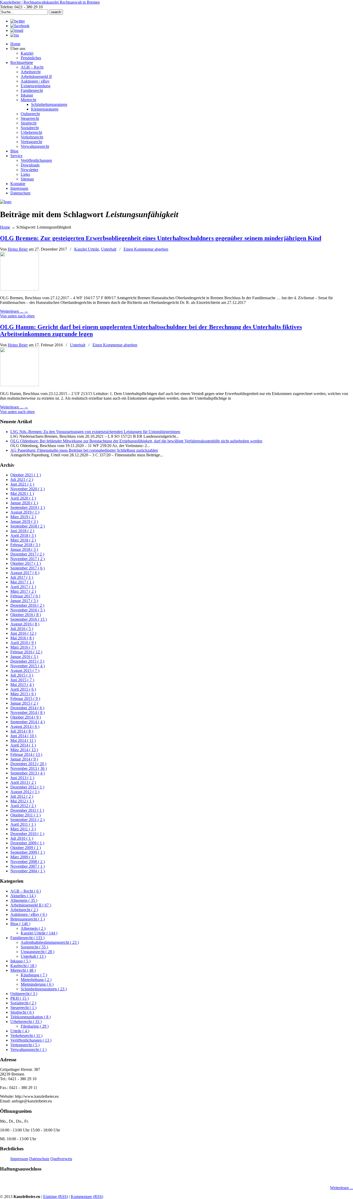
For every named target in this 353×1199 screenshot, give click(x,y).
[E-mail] (16, 30)
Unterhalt (108, 249)
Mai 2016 (22, 638)
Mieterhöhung (36, 979)
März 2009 (23, 857)
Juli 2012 (21, 796)
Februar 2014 (26, 754)
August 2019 (24, 512)
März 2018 (23, 540)
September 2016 (28, 619)
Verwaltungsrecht (28, 1049)
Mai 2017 (22, 582)
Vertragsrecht (25, 1045)
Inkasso (20, 961)
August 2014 (24, 726)
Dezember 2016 (27, 605)
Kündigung (34, 975)
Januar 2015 (24, 703)
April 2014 (23, 745)
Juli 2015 (21, 675)
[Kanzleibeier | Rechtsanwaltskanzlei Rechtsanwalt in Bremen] (5, 202)
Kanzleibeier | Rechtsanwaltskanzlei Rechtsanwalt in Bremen (50, 2)
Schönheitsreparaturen (44, 989)
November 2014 (27, 712)
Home (5, 227)
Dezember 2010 (27, 833)
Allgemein (23, 900)
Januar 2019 (24, 521)
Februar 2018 (25, 545)
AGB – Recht (25, 891)
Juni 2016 (23, 633)
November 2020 (27, 489)
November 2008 (27, 861)
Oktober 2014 (25, 717)
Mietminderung (37, 984)
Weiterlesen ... (341, 1188)
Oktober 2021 (25, 475)
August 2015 (24, 670)
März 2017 (23, 591)
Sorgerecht (34, 947)
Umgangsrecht (37, 951)
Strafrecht (22, 1012)
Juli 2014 (21, 731)
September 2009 (27, 852)
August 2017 (24, 573)
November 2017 (27, 559)
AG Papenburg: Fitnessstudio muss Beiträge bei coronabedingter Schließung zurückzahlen (84, 450)
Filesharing (35, 1026)
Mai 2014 (23, 740)
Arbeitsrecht (24, 910)
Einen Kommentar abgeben (146, 249)
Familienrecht (27, 937)
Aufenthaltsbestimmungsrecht (50, 942)
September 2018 (27, 526)
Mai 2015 (22, 684)
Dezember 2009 (27, 843)
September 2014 (27, 722)
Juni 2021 (22, 484)
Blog (20, 924)
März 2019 (23, 517)
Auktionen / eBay (28, 914)
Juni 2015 (22, 680)
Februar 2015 (25, 698)
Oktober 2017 (25, 563)
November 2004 (27, 871)
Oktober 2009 (25, 847)
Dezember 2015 (27, 661)
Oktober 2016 (25, 614)
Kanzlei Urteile (86, 249)
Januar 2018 (24, 549)
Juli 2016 (21, 628)
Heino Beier (18, 249)
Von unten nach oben (17, 316)
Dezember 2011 (27, 810)
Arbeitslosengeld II (30, 905)
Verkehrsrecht (26, 1035)
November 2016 (27, 610)
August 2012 (24, 791)
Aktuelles (23, 896)
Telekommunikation (30, 1017)
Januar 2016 (24, 656)
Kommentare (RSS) (87, 1196)
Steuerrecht (23, 1007)
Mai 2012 (22, 801)
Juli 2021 (21, 479)
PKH (19, 998)
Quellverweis (61, 1159)
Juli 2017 (21, 577)
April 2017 (23, 586)
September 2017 (27, 568)
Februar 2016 (26, 652)
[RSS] (14, 35)
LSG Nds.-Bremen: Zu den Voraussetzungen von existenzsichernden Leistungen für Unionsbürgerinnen (95, 431)
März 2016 (23, 647)
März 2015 (23, 694)
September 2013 (27, 773)
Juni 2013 (22, 778)
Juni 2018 (22, 531)
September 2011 (27, 819)
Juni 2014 (23, 736)
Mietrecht (23, 970)
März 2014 (24, 750)
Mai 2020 (22, 493)
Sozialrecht (23, 1003)
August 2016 (24, 624)
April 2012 (23, 805)
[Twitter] (17, 21)
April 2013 (23, 782)
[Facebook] (19, 26)
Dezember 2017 (27, 554)
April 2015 (23, 689)
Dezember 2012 (27, 787)
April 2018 (23, 535)
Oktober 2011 (25, 815)
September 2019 (27, 507)
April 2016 (23, 642)
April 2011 (23, 824)
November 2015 (27, 666)
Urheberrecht (26, 1021)
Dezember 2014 (27, 708)
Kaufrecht (23, 965)
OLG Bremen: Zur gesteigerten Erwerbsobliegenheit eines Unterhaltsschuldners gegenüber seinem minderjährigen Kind (160, 238)
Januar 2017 (24, 600)
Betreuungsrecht (27, 919)
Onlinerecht (23, 993)
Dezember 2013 (28, 764)
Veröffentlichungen (30, 1040)
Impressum (19, 1159)
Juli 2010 (21, 838)
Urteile (19, 1031)
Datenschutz (39, 1159)
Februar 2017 (25, 596)
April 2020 (23, 498)
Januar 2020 (24, 503)
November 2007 (27, 866)
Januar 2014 (24, 759)
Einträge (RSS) (55, 1196)
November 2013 (28, 768)
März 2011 (23, 829)
